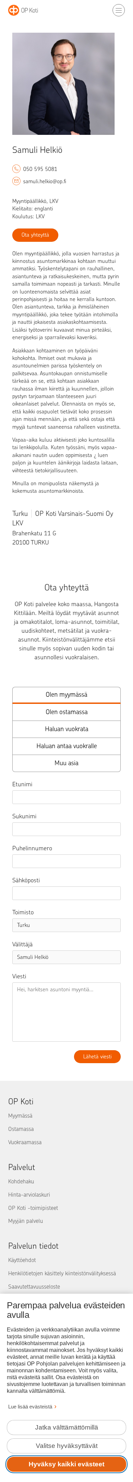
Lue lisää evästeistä (30, 1406)
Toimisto (23, 912)
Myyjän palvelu (25, 1220)
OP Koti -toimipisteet (33, 1207)
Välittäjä (22, 944)
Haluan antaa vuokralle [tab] (66, 746)
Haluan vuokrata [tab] (66, 729)
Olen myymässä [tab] (66, 694)
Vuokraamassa (25, 1142)
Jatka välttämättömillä (66, 1427)
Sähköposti (26, 880)
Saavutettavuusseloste (34, 1286)
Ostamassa (21, 1128)
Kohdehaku (21, 1181)
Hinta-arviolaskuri (29, 1194)
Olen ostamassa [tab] (67, 712)
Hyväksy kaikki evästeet (66, 1464)
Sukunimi (24, 816)
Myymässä (20, 1115)
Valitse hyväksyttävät (67, 1445)
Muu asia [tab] (66, 763)
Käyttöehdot (22, 1260)
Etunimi (22, 784)
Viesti (19, 976)
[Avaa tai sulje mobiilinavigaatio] (119, 10)
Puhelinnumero (32, 848)
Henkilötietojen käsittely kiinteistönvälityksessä (62, 1273)
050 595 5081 (40, 169)
